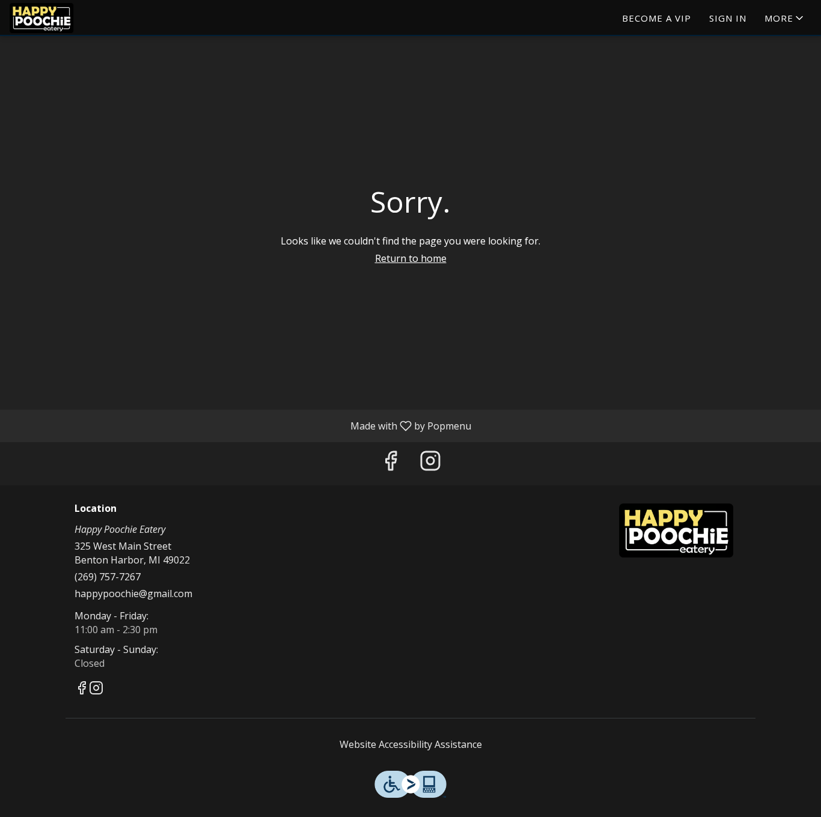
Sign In (727, 18)
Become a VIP (656, 18)
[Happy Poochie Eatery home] (64, 18)
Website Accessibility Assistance (411, 744)
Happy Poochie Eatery (676, 530)
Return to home (411, 258)
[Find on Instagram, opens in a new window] (430, 463)
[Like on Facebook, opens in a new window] (390, 463)
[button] (784, 18)
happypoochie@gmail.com (133, 593)
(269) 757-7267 (108, 576)
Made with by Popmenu (240, 425)
